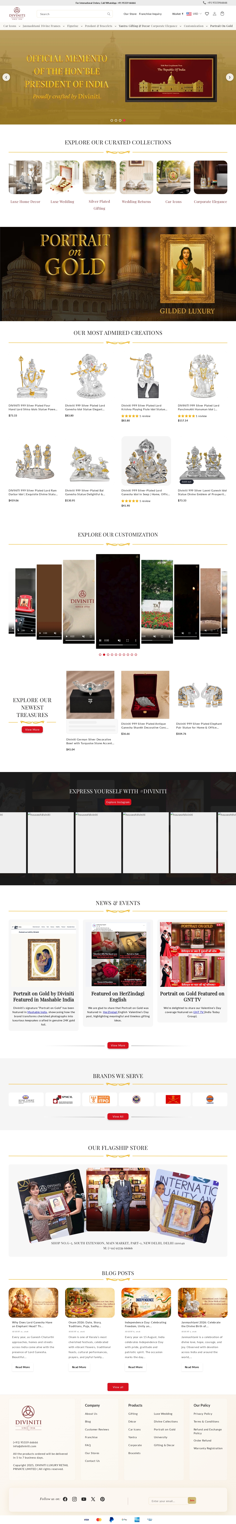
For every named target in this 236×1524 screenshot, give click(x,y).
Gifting (133, 1413)
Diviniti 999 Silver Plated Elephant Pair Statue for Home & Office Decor (199, 725)
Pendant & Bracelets (98, 26)
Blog (88, 1421)
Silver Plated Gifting (99, 204)
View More (32, 729)
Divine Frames (50, 26)
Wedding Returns (136, 201)
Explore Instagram (118, 802)
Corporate (135, 1445)
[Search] (109, 14)
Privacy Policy (203, 1413)
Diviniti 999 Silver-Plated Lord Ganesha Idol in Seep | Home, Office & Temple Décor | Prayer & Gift (145, 492)
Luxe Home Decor (25, 201)
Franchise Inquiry (150, 13)
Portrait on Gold (165, 1429)
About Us (91, 1413)
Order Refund (202, 1440)
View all (118, 1387)
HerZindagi (110, 1012)
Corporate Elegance (164, 26)
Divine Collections (166, 1421)
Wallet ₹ (177, 13)
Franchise (91, 1437)
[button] (12, 26)
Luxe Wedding (62, 201)
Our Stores (92, 1453)
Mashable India (37, 1012)
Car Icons (9, 26)
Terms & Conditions (206, 1421)
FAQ (88, 1445)
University (160, 1437)
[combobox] (75, 14)
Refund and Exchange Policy (208, 1431)
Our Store (130, 13)
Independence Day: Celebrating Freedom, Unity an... (145, 1324)
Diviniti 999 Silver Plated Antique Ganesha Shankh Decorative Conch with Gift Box (144, 725)
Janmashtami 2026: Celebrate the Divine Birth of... (201, 1324)
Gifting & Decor (164, 1445)
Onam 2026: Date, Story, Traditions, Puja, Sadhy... (85, 1324)
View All (118, 1116)
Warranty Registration (208, 1448)
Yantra (132, 1437)
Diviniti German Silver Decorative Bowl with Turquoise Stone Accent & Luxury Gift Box (89, 741)
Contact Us (92, 1460)
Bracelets (134, 1453)
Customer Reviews (97, 1429)
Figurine (72, 26)
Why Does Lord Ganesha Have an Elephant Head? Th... (32, 1324)
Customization (194, 26)
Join (192, 1500)
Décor (132, 1421)
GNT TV (198, 1012)
